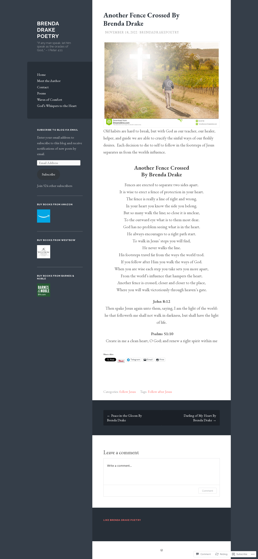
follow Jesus (127, 391)
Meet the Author (49, 80)
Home (41, 74)
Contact (43, 87)
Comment (207, 490)
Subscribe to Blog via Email (57, 130)
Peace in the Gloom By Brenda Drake (124, 417)
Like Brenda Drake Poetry (122, 520)
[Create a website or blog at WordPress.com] (161, 550)
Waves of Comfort (49, 99)
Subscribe (48, 174)
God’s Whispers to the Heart (57, 105)
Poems (41, 93)
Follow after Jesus (160, 391)
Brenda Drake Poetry (48, 29)
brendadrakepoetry (159, 32)
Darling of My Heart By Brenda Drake (200, 417)
